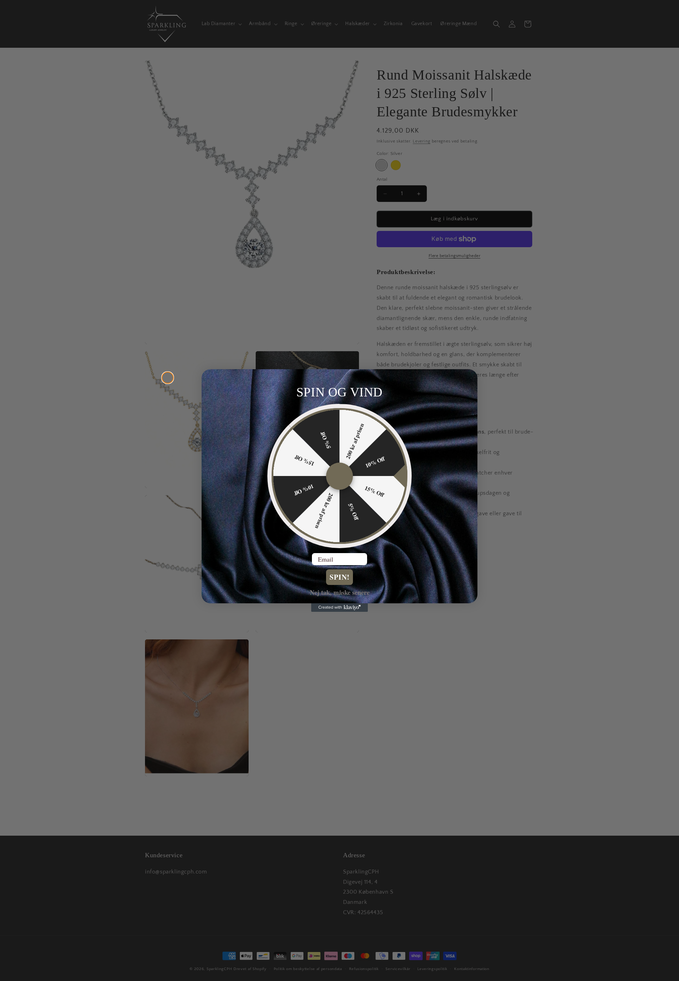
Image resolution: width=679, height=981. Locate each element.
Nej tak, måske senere (340, 592)
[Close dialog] (167, 377)
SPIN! (340, 577)
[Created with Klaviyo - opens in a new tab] (339, 607)
